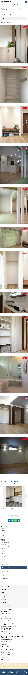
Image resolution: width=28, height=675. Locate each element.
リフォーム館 (5, 546)
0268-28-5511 (7, 615)
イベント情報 (5, 586)
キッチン (4, 556)
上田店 (3, 541)
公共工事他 (5, 599)
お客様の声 (5, 578)
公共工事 (4, 548)
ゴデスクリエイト (11, 667)
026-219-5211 (7, 628)
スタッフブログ (6, 606)
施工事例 (4, 589)
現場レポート (5, 571)
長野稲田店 (5, 544)
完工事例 (4, 575)
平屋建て (4, 530)
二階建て (4, 532)
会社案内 (4, 602)
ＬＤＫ (3, 555)
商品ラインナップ (6, 593)
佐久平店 (25, 672)
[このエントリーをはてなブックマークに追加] (18, 520)
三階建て (4, 534)
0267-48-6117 (7, 654)
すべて (3, 528)
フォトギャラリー (6, 568)
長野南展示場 (5, 542)
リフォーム (5, 535)
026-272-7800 (7, 641)
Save (26, 27)
